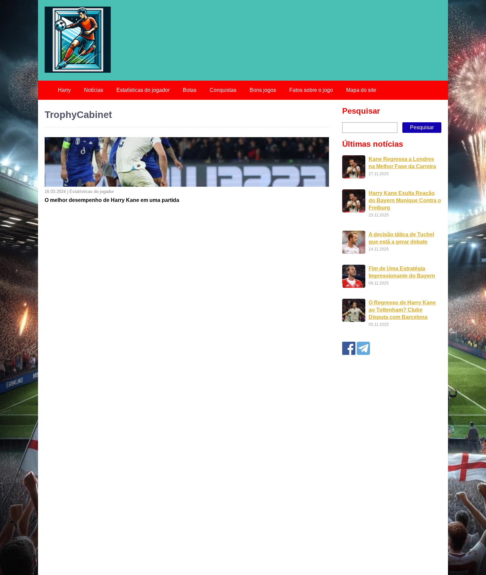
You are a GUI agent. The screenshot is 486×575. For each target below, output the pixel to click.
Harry (64, 90)
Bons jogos (263, 90)
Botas (189, 90)
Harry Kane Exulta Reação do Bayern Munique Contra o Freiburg (405, 200)
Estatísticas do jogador (143, 90)
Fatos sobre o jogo (311, 90)
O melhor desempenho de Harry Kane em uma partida (112, 200)
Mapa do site (361, 90)
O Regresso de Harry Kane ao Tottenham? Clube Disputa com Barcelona (402, 310)
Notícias (93, 90)
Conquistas (223, 90)
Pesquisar (361, 110)
